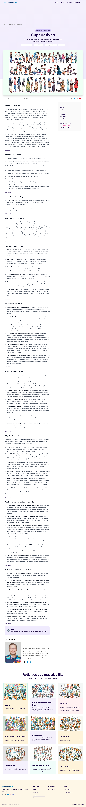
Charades (37, 735)
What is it (62, 107)
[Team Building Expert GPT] (3, 794)
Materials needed (64, 112)
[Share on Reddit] (77, 99)
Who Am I (64, 703)
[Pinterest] (10, 794)
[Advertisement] (43, 14)
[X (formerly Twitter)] (5, 794)
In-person (61, 45)
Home (34, 789)
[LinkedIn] (8, 794)
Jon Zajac (8, 98)
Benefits (62, 118)
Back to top (8, 150)
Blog (34, 798)
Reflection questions (65, 127)
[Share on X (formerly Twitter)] (71, 99)
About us (35, 792)
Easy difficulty (38, 45)
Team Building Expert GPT (40, 631)
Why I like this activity (65, 123)
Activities (11, 24)
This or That (51, 790)
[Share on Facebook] (68, 99)
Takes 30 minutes (26, 45)
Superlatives (19, 24)
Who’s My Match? (41, 765)
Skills (61, 121)
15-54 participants (51, 45)
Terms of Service (68, 792)
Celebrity (64, 736)
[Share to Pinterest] (80, 99)
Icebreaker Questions (15, 736)
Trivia (7, 705)
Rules (61, 109)
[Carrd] (13, 794)
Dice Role (64, 766)
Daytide (82, 804)
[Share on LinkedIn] (74, 99)
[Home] (4, 24)
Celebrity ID (10, 765)
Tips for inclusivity (65, 125)
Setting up (62, 114)
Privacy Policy (67, 789)
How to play (63, 116)
